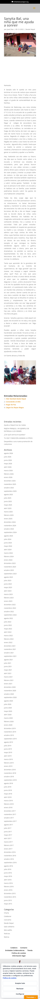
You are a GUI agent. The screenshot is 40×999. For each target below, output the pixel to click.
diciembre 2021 (10, 646)
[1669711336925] (20, 384)
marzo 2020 (8, 718)
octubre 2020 (9, 694)
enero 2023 (8, 601)
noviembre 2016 (10, 856)
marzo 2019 (8, 759)
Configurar (20, 994)
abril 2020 (7, 715)
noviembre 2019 (10, 732)
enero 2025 (8, 519)
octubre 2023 (9, 570)
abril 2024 (7, 550)
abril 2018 (7, 797)
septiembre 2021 (10, 656)
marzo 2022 (8, 636)
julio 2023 (7, 581)
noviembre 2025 (10, 484)
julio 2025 (7, 498)
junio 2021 (8, 666)
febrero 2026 (9, 474)
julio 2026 (7, 457)
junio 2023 (8, 584)
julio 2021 (7, 663)
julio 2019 (7, 746)
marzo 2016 (8, 883)
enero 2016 (8, 890)
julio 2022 (7, 622)
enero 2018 (8, 807)
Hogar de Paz (11, 405)
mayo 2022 (8, 629)
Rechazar (20, 989)
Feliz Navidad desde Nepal (16, 399)
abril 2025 (7, 508)
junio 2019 (8, 749)
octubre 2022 (9, 611)
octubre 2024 (9, 529)
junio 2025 (8, 501)
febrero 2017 (9, 845)
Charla (6, 913)
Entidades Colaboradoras (14, 950)
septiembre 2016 (10, 862)
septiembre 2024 (10, 532)
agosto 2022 (8, 618)
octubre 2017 (9, 818)
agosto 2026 (8, 453)
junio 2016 (8, 873)
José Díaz (10, 29)
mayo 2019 (8, 752)
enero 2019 (8, 766)
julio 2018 (7, 787)
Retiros (6, 937)
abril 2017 (7, 838)
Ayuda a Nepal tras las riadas (15, 425)
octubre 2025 (9, 488)
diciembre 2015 (10, 893)
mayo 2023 (8, 587)
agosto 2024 (8, 536)
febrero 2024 (9, 556)
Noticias (7, 933)
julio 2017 (7, 828)
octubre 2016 (9, 859)
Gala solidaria (9, 927)
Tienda (29, 950)
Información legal (18, 956)
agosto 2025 (8, 495)
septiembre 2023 (10, 574)
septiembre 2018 (10, 780)
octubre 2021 (9, 653)
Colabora (13, 948)
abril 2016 (7, 880)
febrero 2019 (9, 763)
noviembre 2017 (10, 814)
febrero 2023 (9, 598)
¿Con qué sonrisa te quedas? (14, 435)
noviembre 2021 (10, 649)
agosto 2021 (8, 660)
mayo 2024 (8, 546)
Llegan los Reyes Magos (15, 408)
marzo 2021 (8, 677)
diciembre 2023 (10, 563)
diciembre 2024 (10, 522)
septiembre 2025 (10, 491)
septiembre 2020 (10, 697)
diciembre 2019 (10, 728)
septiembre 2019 (10, 739)
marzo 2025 (8, 512)
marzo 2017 (8, 842)
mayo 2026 (8, 464)
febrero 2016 (9, 887)
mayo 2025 (8, 505)
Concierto (7, 920)
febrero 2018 (9, 804)
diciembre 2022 (10, 605)
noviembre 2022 (10, 608)
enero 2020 (8, 725)
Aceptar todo (20, 983)
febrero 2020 (9, 722)
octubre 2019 (9, 735)
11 (28, 382)
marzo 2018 (8, 801)
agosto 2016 (8, 866)
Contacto (23, 948)
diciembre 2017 (10, 811)
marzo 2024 (8, 553)
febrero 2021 (9, 680)
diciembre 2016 (10, 852)
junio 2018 (8, 790)
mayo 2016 (8, 876)
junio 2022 (8, 625)
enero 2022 (8, 642)
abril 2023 (7, 591)
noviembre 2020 (10, 690)
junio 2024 (8, 543)
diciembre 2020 (10, 687)
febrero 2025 (9, 515)
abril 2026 (7, 467)
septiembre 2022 (10, 615)
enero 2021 (8, 684)
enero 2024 (8, 560)
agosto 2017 (8, 825)
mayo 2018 (8, 794)
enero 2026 (8, 477)
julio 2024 (7, 539)
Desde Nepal (30, 29)
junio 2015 (8, 900)
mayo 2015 (8, 904)
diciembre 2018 (10, 770)
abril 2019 (7, 756)
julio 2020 (7, 704)
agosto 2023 (8, 577)
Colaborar (7, 916)
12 (30, 382)
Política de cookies (19, 953)
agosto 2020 (8, 701)
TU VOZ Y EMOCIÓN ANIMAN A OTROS (18, 438)
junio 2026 (8, 460)
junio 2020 (8, 708)
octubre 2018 (9, 776)
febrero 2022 (9, 639)
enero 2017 (8, 849)
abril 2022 (7, 632)
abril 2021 (7, 673)
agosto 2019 (8, 742)
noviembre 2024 (10, 525)
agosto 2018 (8, 783)
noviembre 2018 (10, 773)
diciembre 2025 (10, 481)
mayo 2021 (8, 670)
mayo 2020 (8, 711)
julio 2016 (7, 869)
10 (26, 382)
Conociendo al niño (13, 402)
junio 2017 (8, 832)
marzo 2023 (8, 594)
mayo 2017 (8, 835)
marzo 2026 (8, 470)
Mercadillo (8, 930)
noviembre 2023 (10, 567)
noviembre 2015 (10, 897)
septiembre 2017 (10, 821)
